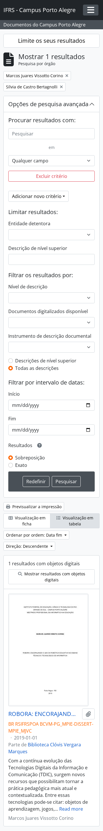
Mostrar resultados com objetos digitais (54, 577)
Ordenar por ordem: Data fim (34, 535)
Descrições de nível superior (45, 361)
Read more (71, 809)
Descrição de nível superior (37, 248)
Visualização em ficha (29, 521)
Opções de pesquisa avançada (48, 104)
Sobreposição (30, 458)
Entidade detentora (29, 223)
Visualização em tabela (77, 521)
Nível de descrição (27, 287)
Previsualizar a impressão (36, 506)
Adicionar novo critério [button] (37, 196)
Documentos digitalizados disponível (48, 311)
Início (14, 394)
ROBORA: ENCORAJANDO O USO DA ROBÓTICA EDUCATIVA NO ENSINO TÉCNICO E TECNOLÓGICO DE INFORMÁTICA (44, 713)
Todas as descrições (37, 368)
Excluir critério (51, 176)
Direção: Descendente (27, 546)
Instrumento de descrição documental (49, 336)
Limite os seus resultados (51, 40)
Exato (21, 465)
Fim (12, 419)
